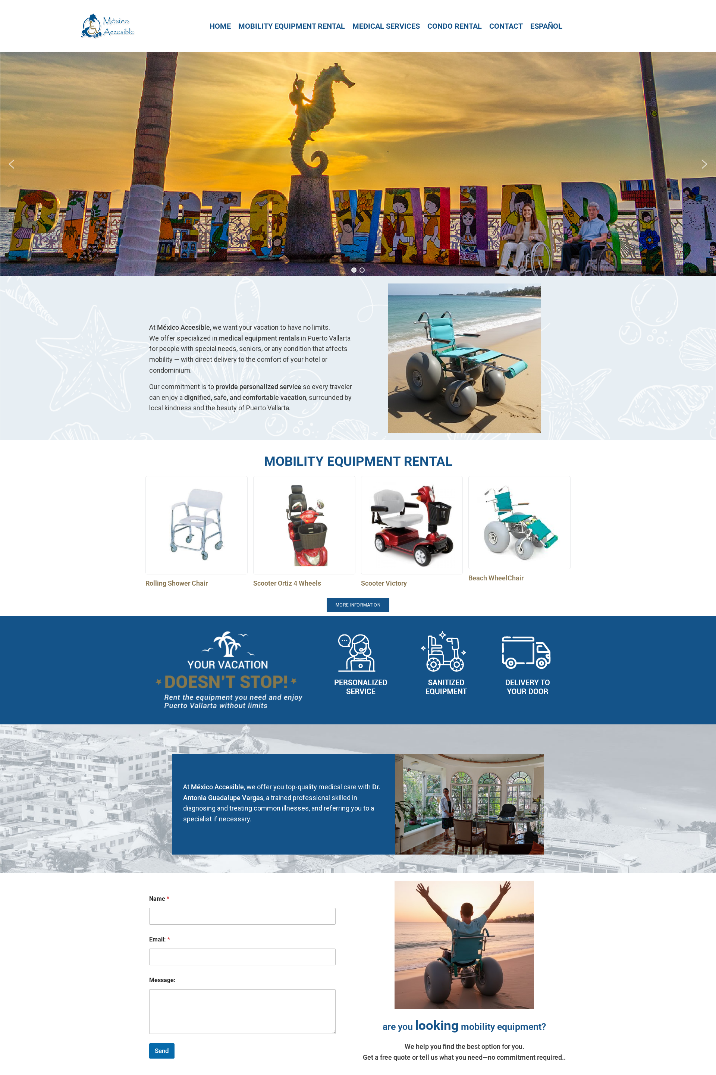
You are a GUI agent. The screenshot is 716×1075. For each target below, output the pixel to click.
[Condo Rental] (454, 26)
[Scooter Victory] (412, 525)
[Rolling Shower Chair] (196, 525)
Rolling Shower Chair (176, 583)
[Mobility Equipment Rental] (291, 26)
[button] (12, 164)
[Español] (546, 26)
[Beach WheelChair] (519, 522)
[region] (358, 164)
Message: (162, 980)
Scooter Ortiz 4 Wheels (287, 583)
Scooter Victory (384, 583)
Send (162, 1050)
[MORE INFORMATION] (358, 605)
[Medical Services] (386, 26)
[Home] (220, 26)
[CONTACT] (506, 26)
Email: (159, 939)
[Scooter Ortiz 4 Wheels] (304, 525)
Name (159, 898)
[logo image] (107, 25)
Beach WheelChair (496, 578)
